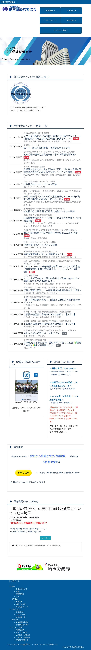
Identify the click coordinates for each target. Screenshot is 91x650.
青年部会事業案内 (22, 622)
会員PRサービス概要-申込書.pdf (62, 389)
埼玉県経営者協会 (8, 2)
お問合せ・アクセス (31, 644)
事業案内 (19, 602)
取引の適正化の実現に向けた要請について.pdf (29, 529)
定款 (17, 596)
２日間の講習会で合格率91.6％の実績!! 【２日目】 (50, 314)
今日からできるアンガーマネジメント (42, 333)
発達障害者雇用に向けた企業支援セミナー (45, 254)
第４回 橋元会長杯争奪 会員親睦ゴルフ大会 (47, 148)
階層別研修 (20, 630)
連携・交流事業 (21, 632)
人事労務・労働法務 (23, 637)
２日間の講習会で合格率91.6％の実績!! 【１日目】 (50, 324)
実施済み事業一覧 (22, 640)
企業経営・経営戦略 (23, 635)
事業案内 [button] (70, 11)
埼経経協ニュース (22, 607)
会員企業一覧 (20, 617)
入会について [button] (49, 20)
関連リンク (54, 644)
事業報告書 (20, 594)
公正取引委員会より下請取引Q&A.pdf (26, 532)
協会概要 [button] (49, 11)
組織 (17, 591)
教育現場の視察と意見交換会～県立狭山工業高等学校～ (51, 233)
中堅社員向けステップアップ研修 (40, 245)
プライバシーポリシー (15, 644)
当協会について (21, 589)
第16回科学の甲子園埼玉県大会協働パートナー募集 (49, 211)
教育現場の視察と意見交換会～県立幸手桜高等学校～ (50, 154)
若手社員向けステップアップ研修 (40, 184)
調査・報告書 (20, 604)
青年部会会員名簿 (22, 625)
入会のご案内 (20, 614)
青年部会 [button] (70, 20)
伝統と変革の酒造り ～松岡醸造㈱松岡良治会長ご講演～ (52, 290)
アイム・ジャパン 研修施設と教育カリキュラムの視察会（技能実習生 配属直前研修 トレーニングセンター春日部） (52, 269)
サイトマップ (44, 644)
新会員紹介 (20, 612)
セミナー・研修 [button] (60, 30)
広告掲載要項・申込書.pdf (60, 403)
